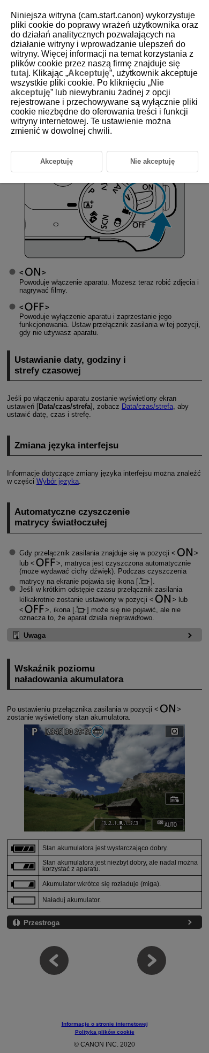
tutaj (19, 73)
